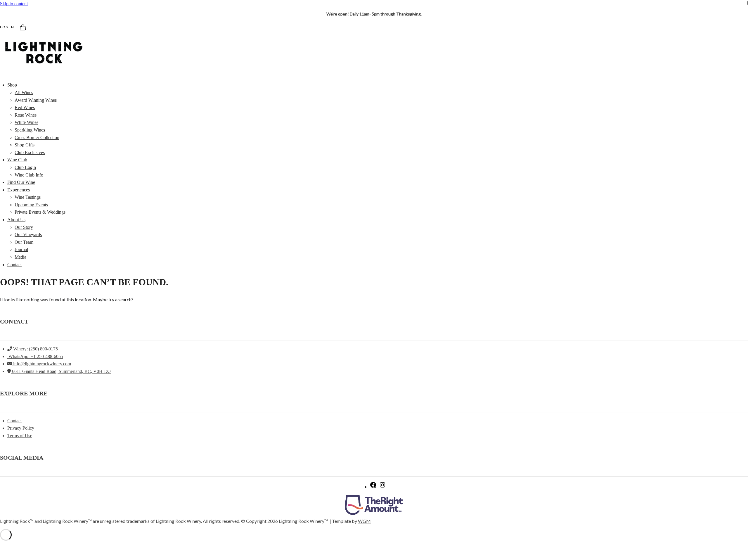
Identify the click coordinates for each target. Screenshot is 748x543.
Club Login (25, 167)
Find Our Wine (21, 182)
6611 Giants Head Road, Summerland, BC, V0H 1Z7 (61, 371)
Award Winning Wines (36, 100)
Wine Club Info (29, 174)
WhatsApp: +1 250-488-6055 (35, 356)
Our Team (24, 242)
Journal (21, 249)
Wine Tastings (28, 197)
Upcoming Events (31, 204)
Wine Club (17, 159)
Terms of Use (19, 435)
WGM (364, 521)
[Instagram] (382, 486)
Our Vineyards (28, 234)
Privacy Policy (20, 428)
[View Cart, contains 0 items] (22, 27)
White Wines (26, 122)
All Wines (24, 92)
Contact (14, 264)
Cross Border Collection (37, 137)
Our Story (24, 227)
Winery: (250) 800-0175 (35, 348)
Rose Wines (26, 115)
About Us (16, 219)
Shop (12, 84)
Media (20, 257)
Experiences (18, 189)
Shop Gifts (24, 144)
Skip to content (14, 3)
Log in (7, 27)
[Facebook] (373, 486)
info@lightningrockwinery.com (41, 363)
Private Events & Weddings (40, 212)
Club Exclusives (30, 152)
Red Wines (25, 107)
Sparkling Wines (30, 129)
